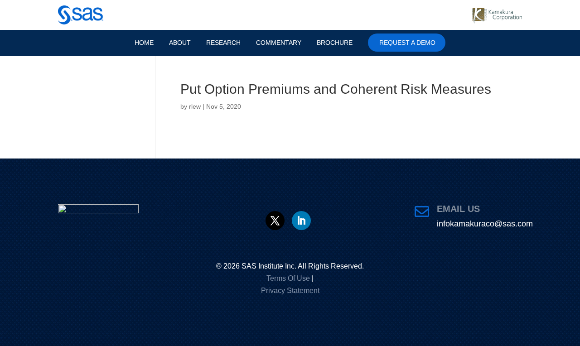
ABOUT (175, 42)
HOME (137, 42)
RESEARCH (222, 42)
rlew (195, 106)
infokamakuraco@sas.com (485, 223)
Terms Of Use (288, 278)
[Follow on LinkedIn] (301, 220)
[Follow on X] (275, 220)
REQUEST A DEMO (415, 42)
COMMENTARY (280, 42)
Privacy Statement (290, 290)
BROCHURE (340, 42)
